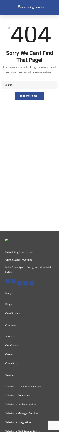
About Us (10, 336)
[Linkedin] (13, 281)
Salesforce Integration (18, 422)
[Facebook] (7, 281)
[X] (25, 283)
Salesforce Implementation (20, 404)
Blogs (8, 304)
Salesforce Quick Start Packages (23, 386)
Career (9, 354)
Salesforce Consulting (17, 395)
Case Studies (12, 313)
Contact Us (11, 363)
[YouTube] (31, 283)
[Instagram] (19, 283)
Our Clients (11, 345)
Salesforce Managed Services (21, 413)
